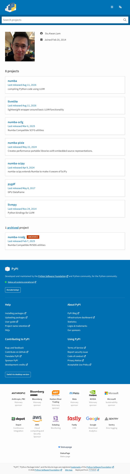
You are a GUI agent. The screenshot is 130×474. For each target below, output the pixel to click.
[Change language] (120, 7)
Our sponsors (74, 330)
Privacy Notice (74, 360)
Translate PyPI (12, 356)
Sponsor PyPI (11, 360)
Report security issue (78, 352)
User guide (10, 321)
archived (13, 228)
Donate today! (13, 289)
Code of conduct (75, 356)
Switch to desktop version (18, 374)
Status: (21, 282)
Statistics (72, 321)
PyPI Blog (72, 313)
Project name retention (16, 326)
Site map (68, 470)
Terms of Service (75, 347)
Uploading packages (15, 317)
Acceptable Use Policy (78, 364)
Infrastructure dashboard (80, 317)
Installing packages (14, 313)
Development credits (15, 364)
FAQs (7, 330)
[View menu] (112, 7)
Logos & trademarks (77, 326)
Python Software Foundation (52, 276)
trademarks (76, 467)
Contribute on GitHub (15, 352)
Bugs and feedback (14, 347)
